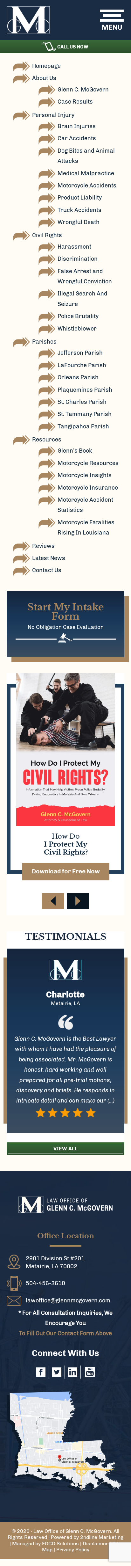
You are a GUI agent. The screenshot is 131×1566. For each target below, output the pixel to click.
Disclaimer (95, 1544)
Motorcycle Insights (85, 475)
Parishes (44, 341)
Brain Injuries (77, 126)
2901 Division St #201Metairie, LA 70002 (55, 1262)
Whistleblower (77, 328)
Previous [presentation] (53, 901)
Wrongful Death (79, 222)
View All (65, 1149)
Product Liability (80, 197)
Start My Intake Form (65, 611)
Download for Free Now (66, 871)
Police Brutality (78, 316)
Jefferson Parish (80, 352)
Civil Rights (47, 235)
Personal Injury (53, 115)
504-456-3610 (45, 1283)
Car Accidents (77, 138)
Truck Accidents (79, 210)
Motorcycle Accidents (87, 185)
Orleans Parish (78, 377)
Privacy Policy (72, 1550)
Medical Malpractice (86, 173)
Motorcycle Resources (88, 463)
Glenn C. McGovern (83, 89)
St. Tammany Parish (85, 414)
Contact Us (46, 570)
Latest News (48, 558)
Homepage (46, 65)
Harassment (74, 246)
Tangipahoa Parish (83, 426)
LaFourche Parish (82, 365)
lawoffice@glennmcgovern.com (68, 1300)
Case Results (75, 101)
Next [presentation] (77, 901)
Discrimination (78, 258)
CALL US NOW (72, 47)
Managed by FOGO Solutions (45, 1544)
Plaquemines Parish (85, 389)
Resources (46, 439)
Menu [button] (116, 20)
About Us (44, 78)
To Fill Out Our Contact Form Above (65, 1333)
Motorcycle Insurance (88, 487)
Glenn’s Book (75, 450)
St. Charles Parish (82, 401)
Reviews (43, 546)
